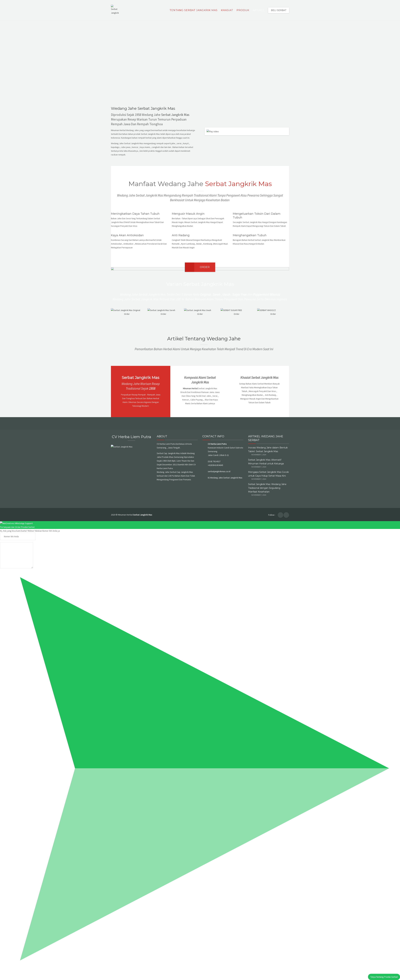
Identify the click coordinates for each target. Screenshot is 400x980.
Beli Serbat (278, 10)
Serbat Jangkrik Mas (175, 115)
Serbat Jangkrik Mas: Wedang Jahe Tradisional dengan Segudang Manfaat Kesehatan (267, 488)
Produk (243, 10)
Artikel (259, 10)
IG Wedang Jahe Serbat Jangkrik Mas (225, 477)
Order (205, 267)
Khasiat (227, 10)
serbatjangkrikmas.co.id (219, 471)
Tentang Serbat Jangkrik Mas (194, 10)
